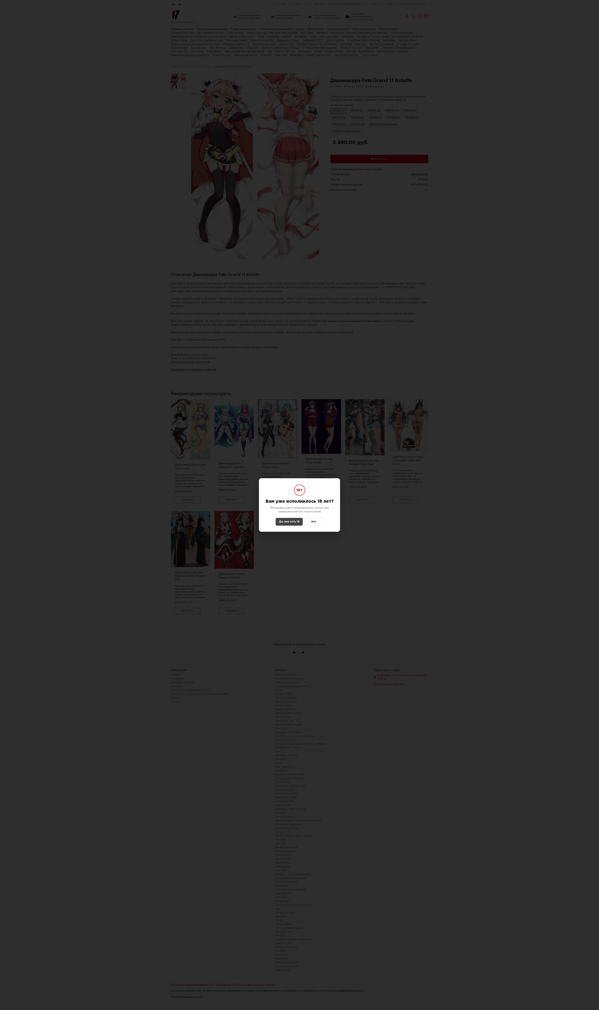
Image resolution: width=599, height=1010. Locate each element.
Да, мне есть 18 (289, 522)
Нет (313, 522)
